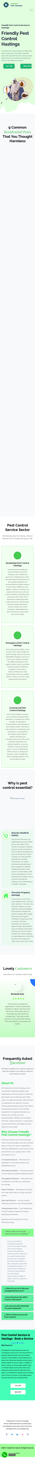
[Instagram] (28, 1434)
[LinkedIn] (17, 1434)
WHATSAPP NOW (27, 66)
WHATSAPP (18, 1392)
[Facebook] (7, 1434)
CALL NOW (9, 66)
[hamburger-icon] (31, 10)
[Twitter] (12, 1434)
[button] (17, 1233)
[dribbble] (22, 1434)
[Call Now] (4, 1455)
